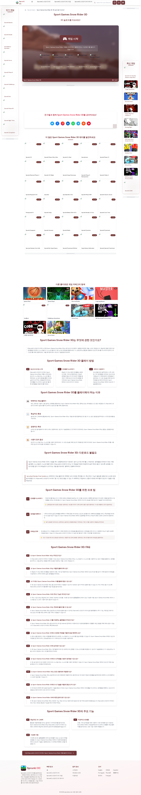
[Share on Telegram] (78, 123)
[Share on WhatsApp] (73, 123)
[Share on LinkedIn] (68, 123)
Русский (108, 773)
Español (115, 770)
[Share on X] (52, 123)
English (100, 770)
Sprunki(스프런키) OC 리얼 (63, 1)
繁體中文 (116, 773)
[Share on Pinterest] (89, 123)
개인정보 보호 (76, 773)
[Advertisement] (10, 164)
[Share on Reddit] (84, 123)
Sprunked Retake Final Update (37, 476)
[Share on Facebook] (57, 123)
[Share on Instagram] (63, 123)
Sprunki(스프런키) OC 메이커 (83, 1)
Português (101, 773)
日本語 (108, 770)
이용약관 (75, 775)
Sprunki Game (31, 10)
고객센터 (75, 770)
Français (108, 775)
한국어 (100, 775)
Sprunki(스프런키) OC (43, 1)
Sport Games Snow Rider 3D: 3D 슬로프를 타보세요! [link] (50, 10)
